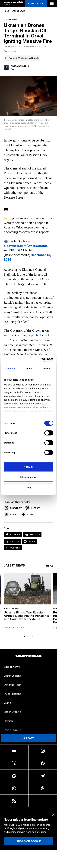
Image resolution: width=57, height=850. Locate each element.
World (7, 703)
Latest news (18, 11)
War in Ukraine (11, 608)
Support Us (36, 3)
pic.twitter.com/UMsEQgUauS (26, 245)
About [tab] (46, 368)
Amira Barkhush (20, 66)
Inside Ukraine (12, 730)
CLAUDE (14, 514)
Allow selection (28, 477)
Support (28, 738)
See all (49, 566)
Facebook (15, 534)
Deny (28, 487)
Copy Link (15, 547)
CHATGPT (36, 508)
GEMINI (30, 514)
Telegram (35, 534)
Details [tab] (28, 368)
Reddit (31, 541)
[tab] (24, 636)
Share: (8, 528)
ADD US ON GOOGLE (28, 841)
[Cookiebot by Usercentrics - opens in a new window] (40, 360)
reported (34, 335)
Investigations (12, 694)
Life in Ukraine (12, 712)
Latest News (12, 666)
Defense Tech (12, 685)
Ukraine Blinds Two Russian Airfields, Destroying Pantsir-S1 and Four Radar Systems (27, 615)
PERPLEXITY (16, 508)
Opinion (8, 721)
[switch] (48, 432)
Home (6, 11)
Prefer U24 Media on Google (24, 57)
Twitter (14, 541)
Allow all (28, 466)
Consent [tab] (10, 368)
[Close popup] (53, 814)
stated (32, 173)
